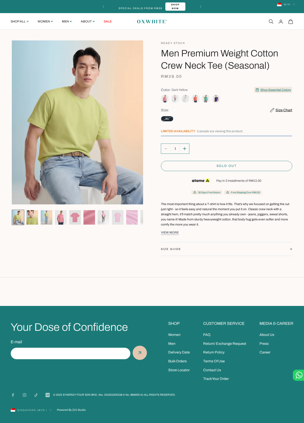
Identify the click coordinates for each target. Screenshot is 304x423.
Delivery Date (179, 352)
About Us (266, 335)
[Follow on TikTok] (36, 395)
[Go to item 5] (75, 217)
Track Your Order (216, 379)
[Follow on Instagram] (24, 395)
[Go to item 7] (103, 217)
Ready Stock (173, 43)
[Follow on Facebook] (13, 395)
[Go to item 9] (132, 217)
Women (44, 21)
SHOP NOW (175, 6)
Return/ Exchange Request (224, 343)
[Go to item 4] (61, 217)
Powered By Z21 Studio (71, 409)
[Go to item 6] (89, 217)
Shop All (18, 21)
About (86, 21)
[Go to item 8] (117, 217)
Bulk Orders (177, 361)
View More (170, 232)
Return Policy (214, 352)
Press (264, 343)
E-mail (16, 342)
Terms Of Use (214, 361)
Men (65, 21)
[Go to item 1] (18, 217)
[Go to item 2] (32, 217)
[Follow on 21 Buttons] (47, 395)
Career (264, 352)
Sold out (227, 166)
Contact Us (212, 370)
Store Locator (179, 370)
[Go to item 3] (46, 217)
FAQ (207, 335)
